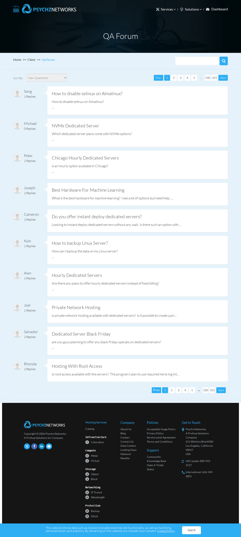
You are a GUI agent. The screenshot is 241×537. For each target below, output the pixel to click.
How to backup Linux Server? (80, 243)
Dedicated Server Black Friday (81, 333)
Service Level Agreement (161, 437)
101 (214, 77)
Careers (125, 437)
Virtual (93, 460)
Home (17, 59)
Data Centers (128, 445)
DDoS (92, 516)
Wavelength (95, 497)
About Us (125, 429)
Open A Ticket (155, 465)
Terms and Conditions (159, 441)
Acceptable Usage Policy (161, 429)
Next (223, 77)
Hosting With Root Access (77, 366)
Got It (191, 530)
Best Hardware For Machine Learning (88, 190)
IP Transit (94, 492)
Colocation (95, 442)
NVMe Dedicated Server (75, 125)
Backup (93, 511)
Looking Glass (128, 449)
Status (150, 469)
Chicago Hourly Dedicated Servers (85, 157)
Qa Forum (48, 59)
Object (93, 474)
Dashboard (219, 9)
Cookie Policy (166, 530)
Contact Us (126, 441)
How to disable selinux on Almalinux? (87, 93)
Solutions (192, 9)
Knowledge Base (156, 461)
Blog (123, 433)
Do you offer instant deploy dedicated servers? (97, 216)
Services (167, 9)
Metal (92, 455)
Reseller (125, 458)
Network (125, 454)
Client (31, 59)
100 (207, 77)
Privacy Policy (155, 433)
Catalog (89, 428)
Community (154, 456)
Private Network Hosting (76, 307)
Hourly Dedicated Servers (77, 275)
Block (92, 479)
